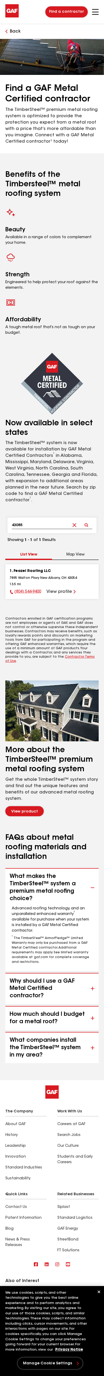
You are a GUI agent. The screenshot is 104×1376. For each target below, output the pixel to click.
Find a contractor (66, 12)
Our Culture (68, 1146)
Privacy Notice (69, 1349)
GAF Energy (67, 1229)
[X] (47, 1264)
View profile (59, 592)
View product (24, 812)
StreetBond (67, 1240)
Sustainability (17, 1178)
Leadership (15, 1146)
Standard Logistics (75, 1218)
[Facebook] (36, 1264)
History (11, 1135)
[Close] (99, 1292)
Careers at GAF (71, 1124)
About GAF (15, 1124)
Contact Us (16, 1207)
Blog (9, 1229)
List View (28, 555)
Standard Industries (23, 1168)
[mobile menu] (95, 12)
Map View (75, 555)
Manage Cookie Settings (47, 1363)
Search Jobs (69, 1135)
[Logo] (12, 16)
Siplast (63, 1207)
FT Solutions (68, 1250)
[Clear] (74, 521)
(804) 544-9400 (27, 592)
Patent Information (23, 1218)
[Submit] (86, 521)
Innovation (15, 1157)
